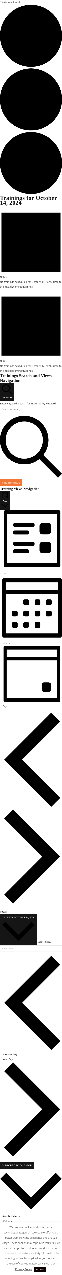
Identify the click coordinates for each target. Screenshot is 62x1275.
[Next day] (32, 903)
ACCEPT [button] (40, 1269)
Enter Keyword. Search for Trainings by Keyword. (28, 403)
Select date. (44, 941)
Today (3, 911)
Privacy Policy (23, 1269)
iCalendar (8, 1221)
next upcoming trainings (18, 286)
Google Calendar (12, 1216)
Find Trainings (11, 482)
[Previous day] (32, 806)
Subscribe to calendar (17, 1165)
